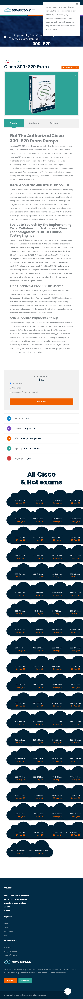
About (6, 924)
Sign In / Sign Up (10, 955)
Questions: (21, 418)
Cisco (18, 61)
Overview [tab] (14, 123)
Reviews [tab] (54, 123)
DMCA (6, 935)
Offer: (27, 438)
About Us (25, 980)
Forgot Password (11, 951)
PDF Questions (17, 383)
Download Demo (70, 67)
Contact (7, 947)
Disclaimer (8, 931)
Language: (22, 458)
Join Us (7, 927)
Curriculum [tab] (34, 123)
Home (7, 37)
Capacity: (27, 448)
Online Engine (16, 388)
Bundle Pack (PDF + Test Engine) (24, 392)
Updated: (25, 428)
